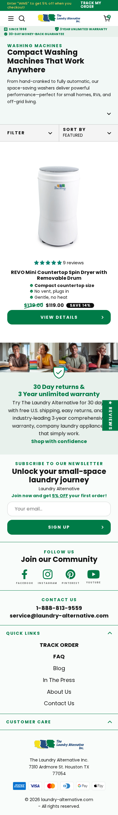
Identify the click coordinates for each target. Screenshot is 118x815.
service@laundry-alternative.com (59, 615)
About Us (59, 692)
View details (59, 317)
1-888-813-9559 (59, 608)
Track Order (59, 645)
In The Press (59, 680)
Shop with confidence (59, 441)
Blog (59, 668)
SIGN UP (59, 527)
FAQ (59, 656)
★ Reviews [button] (110, 415)
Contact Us (59, 703)
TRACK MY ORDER (90, 4)
